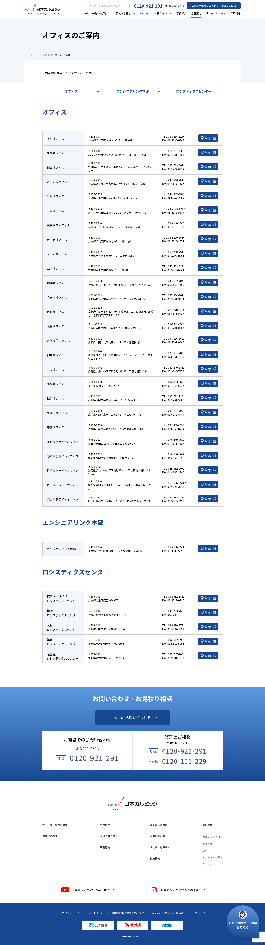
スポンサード (210, 864)
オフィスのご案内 (212, 857)
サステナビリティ (216, 13)
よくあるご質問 (159, 825)
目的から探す (50, 836)
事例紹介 (181, 13)
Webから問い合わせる (132, 717)
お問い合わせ (157, 836)
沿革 (204, 850)
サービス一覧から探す (55, 825)
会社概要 (207, 843)
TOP (32, 54)
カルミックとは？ (212, 837)
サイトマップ (198, 912)
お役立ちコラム (163, 13)
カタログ (145, 13)
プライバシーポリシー (71, 912)
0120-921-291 (148, 6)
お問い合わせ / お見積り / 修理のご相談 (214, 5)
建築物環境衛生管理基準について (128, 912)
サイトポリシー (97, 912)
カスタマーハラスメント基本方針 (168, 912)
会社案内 (196, 13)
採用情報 (236, 13)
